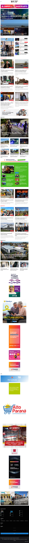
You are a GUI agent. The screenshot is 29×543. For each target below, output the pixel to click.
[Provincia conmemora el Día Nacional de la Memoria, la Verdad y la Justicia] (5, 264)
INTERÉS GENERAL (12, 36)
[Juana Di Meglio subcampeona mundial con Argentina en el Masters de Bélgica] (4, 179)
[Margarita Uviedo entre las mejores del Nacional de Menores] (17, 179)
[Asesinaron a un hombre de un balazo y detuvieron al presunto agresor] (5, 152)
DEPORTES (19, 36)
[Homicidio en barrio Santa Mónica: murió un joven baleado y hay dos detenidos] (21, 32)
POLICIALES (16, 36)
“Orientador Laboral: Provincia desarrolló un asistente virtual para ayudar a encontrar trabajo (14, 269)
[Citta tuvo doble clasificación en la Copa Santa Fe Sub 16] (4, 175)
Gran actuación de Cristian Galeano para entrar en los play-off (23, 184)
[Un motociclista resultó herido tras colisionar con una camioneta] (14, 152)
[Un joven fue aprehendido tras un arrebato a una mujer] (14, 128)
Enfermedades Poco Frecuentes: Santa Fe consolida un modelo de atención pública (24, 269)
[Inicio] (14, 1)
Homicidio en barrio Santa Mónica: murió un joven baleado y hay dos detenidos (24, 40)
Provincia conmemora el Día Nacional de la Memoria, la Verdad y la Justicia (5, 269)
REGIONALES (25, 36)
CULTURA (22, 36)
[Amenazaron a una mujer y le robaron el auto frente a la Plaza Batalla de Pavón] (14, 24)
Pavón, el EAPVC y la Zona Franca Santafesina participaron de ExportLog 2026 (21, 234)
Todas (9, 36)
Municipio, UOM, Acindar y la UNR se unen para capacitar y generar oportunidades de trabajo (6, 33)
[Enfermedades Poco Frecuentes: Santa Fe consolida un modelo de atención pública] (24, 264)
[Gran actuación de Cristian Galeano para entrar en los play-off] (17, 183)
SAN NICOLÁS (3, 492)
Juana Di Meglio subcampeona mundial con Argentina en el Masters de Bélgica (10, 180)
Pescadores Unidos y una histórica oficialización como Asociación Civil (23, 176)
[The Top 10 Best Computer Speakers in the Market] (17, 39)
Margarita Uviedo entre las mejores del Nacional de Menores (23, 180)
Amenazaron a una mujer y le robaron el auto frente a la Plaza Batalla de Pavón (11, 26)
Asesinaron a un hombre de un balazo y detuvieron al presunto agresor (4, 157)
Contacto (2, 526)
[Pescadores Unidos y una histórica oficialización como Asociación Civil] (17, 175)
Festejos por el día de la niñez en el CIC (21, 102)
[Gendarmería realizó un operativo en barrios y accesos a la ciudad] (14, 14)
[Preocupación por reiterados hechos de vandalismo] (24, 152)
